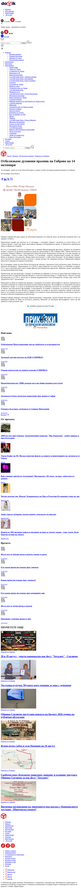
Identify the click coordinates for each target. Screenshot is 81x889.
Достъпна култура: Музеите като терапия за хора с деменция (36, 685)
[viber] (11, 180)
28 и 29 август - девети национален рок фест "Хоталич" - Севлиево (39, 656)
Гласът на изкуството (17, 124)
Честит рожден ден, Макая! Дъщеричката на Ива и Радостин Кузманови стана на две (40, 496)
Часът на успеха (15, 131)
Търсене (8, 837)
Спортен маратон (15, 103)
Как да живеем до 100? (17, 114)
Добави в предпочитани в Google (42, 306)
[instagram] (13, 847)
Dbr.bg (9, 877)
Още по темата (14, 111)
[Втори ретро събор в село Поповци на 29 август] (18, 739)
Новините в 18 (14, 73)
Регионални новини (16, 60)
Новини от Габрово (42, 156)
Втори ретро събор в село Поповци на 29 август (28, 746)
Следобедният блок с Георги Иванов (22, 120)
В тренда (12, 82)
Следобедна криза (15, 128)
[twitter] (8, 180)
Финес (11, 116)
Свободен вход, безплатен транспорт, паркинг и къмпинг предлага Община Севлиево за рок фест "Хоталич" (39, 776)
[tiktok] (3, 847)
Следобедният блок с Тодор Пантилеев (23, 94)
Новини (8, 9)
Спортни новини (15, 99)
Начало (7, 824)
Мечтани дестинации (17, 122)
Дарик (9, 156)
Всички (4, 415)
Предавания (9, 11)
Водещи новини (15, 54)
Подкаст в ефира (15, 109)
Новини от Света (15, 58)
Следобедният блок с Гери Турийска (22, 81)
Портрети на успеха (16, 113)
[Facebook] (8, 177)
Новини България (15, 56)
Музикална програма (16, 96)
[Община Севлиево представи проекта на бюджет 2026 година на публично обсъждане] (18, 708)
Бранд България (15, 137)
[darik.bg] (8, 6)
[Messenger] (5, 177)
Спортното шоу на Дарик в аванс (21, 107)
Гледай (6, 37)
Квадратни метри (15, 126)
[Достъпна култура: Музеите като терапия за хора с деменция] (18, 679)
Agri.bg (9, 879)
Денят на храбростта (16, 135)
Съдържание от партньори (14, 854)
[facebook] (2, 180)
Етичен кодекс (10, 858)
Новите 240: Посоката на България (21, 129)
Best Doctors (9, 839)
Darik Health (9, 13)
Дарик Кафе (13, 67)
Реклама (8, 864)
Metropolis (12, 105)
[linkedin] (5, 180)
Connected (12, 133)
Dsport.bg (10, 870)
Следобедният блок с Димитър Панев (22, 77)
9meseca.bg (5, 500)
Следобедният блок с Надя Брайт (21, 79)
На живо (8, 139)
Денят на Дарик (15, 69)
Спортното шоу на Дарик (18, 88)
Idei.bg (9, 874)
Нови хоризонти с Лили (18, 97)
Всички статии (10, 860)
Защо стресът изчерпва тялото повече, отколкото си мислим (28, 514)
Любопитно (9, 62)
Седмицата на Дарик (16, 71)
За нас (7, 866)
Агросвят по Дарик (16, 84)
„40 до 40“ (8, 15)
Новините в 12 (14, 92)
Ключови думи (10, 862)
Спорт (7, 141)
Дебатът (12, 118)
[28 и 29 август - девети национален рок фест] (18, 650)
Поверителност (10, 853)
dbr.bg (3, 442)
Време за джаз (14, 86)
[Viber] (2, 177)
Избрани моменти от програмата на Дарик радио (27, 101)
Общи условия (10, 851)
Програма (8, 64)
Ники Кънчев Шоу (16, 75)
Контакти (8, 856)
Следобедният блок (16, 90)
